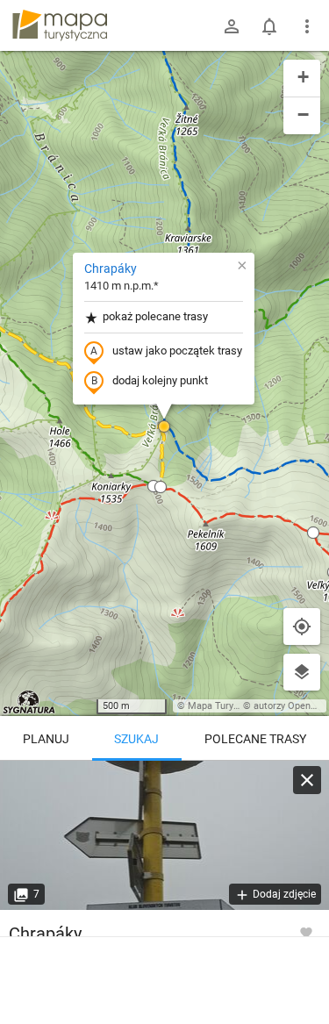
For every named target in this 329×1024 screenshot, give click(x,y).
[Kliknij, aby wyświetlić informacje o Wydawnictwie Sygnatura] (29, 702)
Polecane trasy (255, 739)
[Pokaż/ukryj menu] (307, 26)
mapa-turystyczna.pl (59, 25)
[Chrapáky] (164, 835)
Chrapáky (110, 268)
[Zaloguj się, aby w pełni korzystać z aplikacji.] (306, 932)
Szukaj (136, 739)
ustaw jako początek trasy (177, 350)
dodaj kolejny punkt (160, 380)
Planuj (46, 739)
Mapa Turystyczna (227, 706)
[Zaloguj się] (232, 26)
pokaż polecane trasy (155, 316)
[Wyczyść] (307, 780)
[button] (164, 426)
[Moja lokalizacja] (301, 626)
